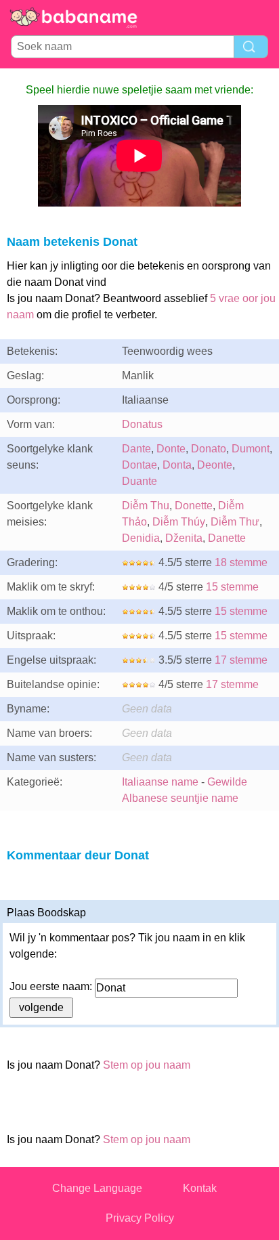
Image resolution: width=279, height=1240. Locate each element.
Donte (171, 448)
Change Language (97, 1188)
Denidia (141, 538)
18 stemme (241, 562)
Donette (194, 505)
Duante (139, 481)
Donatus (142, 424)
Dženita (183, 538)
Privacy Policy (140, 1218)
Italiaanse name (160, 782)
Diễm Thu (145, 505)
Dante (136, 448)
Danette (227, 538)
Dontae (139, 465)
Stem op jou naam (146, 1065)
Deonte (214, 465)
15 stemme (232, 587)
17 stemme (241, 660)
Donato (208, 448)
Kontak (200, 1188)
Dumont (251, 448)
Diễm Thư (235, 522)
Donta (177, 465)
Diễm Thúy (178, 522)
